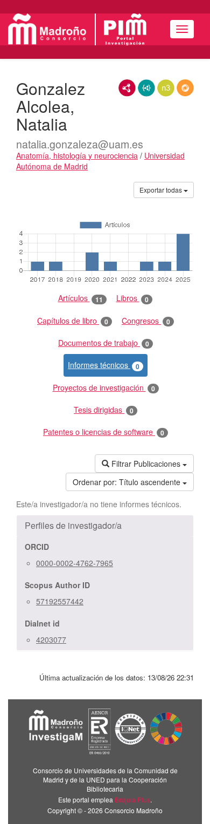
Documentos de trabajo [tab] (103, 343)
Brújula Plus (132, 799)
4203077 (51, 639)
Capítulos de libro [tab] (72, 320)
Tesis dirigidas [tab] (104, 410)
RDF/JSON (185, 88)
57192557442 (59, 601)
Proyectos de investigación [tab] (104, 387)
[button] (105, 525)
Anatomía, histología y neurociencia (77, 155)
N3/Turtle (165, 88)
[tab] (105, 525)
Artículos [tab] (80, 298)
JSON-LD (146, 88)
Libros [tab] (132, 298)
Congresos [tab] (146, 320)
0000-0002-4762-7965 (74, 562)
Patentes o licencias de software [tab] (103, 432)
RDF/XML (127, 88)
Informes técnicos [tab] (103, 365)
